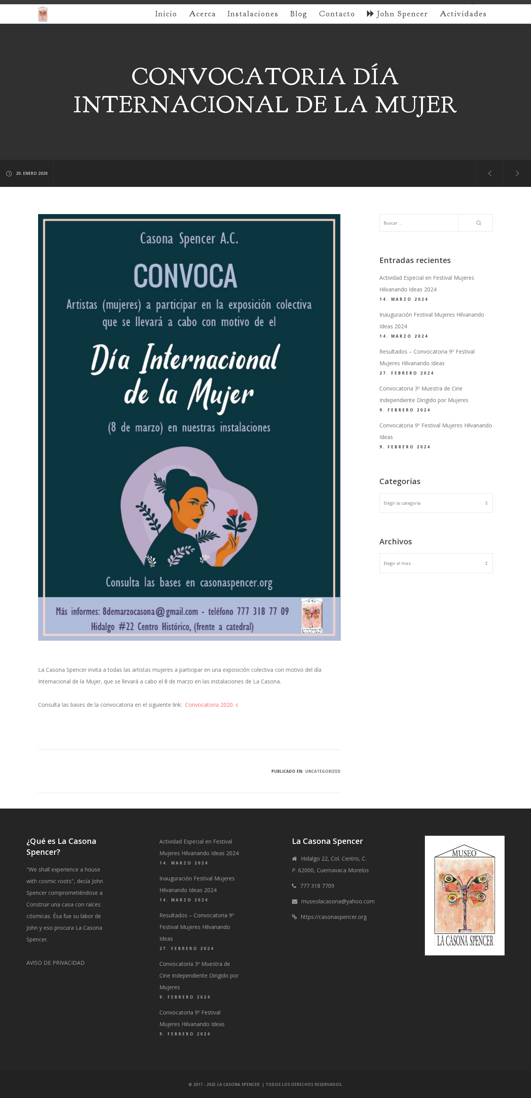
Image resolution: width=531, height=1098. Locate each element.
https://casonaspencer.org (334, 916)
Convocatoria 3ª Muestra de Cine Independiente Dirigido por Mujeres (199, 975)
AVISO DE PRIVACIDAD (55, 962)
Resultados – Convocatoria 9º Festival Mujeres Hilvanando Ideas (196, 927)
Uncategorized (323, 771)
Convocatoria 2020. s (211, 704)
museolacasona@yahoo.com (338, 901)
